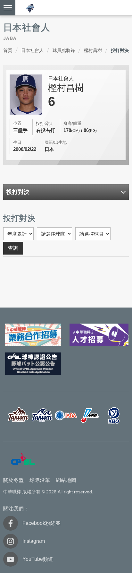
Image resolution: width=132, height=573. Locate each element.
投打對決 (120, 50)
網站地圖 (66, 480)
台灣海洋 (42, 415)
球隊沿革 (39, 480)
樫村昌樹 (93, 50)
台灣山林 (18, 415)
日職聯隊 (89, 415)
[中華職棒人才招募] (99, 335)
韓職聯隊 (114, 415)
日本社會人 (32, 50)
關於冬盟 (13, 480)
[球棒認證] (33, 363)
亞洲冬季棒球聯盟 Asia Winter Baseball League (30, 8)
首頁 (7, 50)
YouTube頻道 (37, 559)
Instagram (33, 541)
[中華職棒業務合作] (33, 335)
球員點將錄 (64, 50)
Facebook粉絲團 (41, 523)
